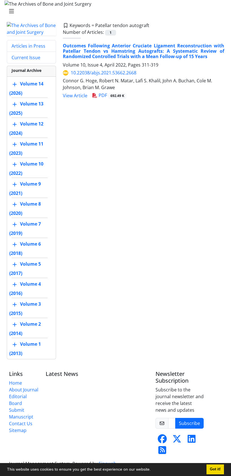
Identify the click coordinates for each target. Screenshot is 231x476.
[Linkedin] (191, 440)
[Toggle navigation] (114, 11)
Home (15, 383)
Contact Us (20, 423)
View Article (75, 95)
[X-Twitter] (177, 440)
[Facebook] (162, 440)
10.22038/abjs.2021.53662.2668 (103, 73)
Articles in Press (28, 46)
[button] (153, 470)
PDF (110, 95)
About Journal (23, 390)
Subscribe (189, 423)
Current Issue (26, 57)
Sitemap (17, 430)
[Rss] (162, 452)
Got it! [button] (215, 469)
